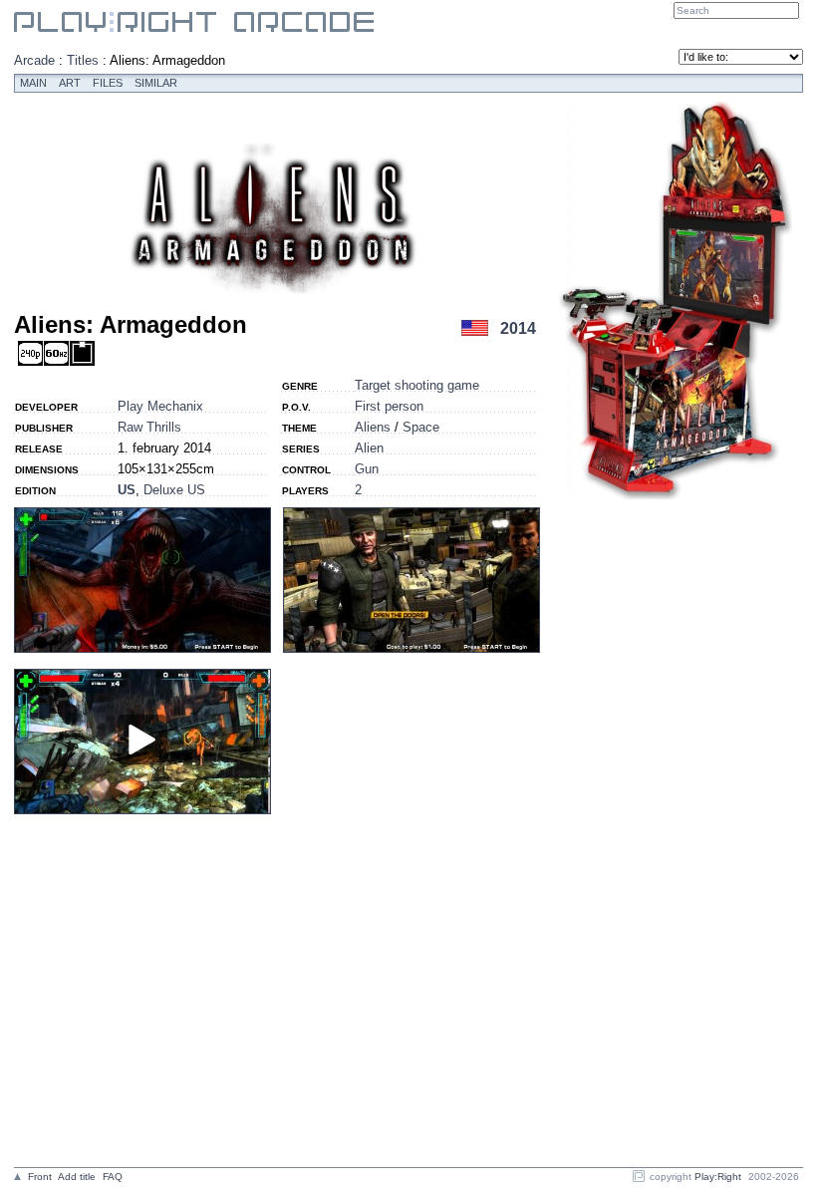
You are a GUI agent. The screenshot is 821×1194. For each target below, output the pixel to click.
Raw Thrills (149, 427)
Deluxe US (174, 489)
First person (389, 406)
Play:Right (717, 1176)
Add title (77, 1176)
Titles (83, 60)
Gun (367, 468)
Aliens (373, 427)
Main (33, 83)
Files (108, 83)
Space (421, 427)
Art (70, 83)
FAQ (113, 1176)
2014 (518, 328)
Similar (156, 83)
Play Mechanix (160, 406)
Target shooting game (417, 385)
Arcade (34, 60)
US (127, 489)
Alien (369, 448)
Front (40, 1176)
